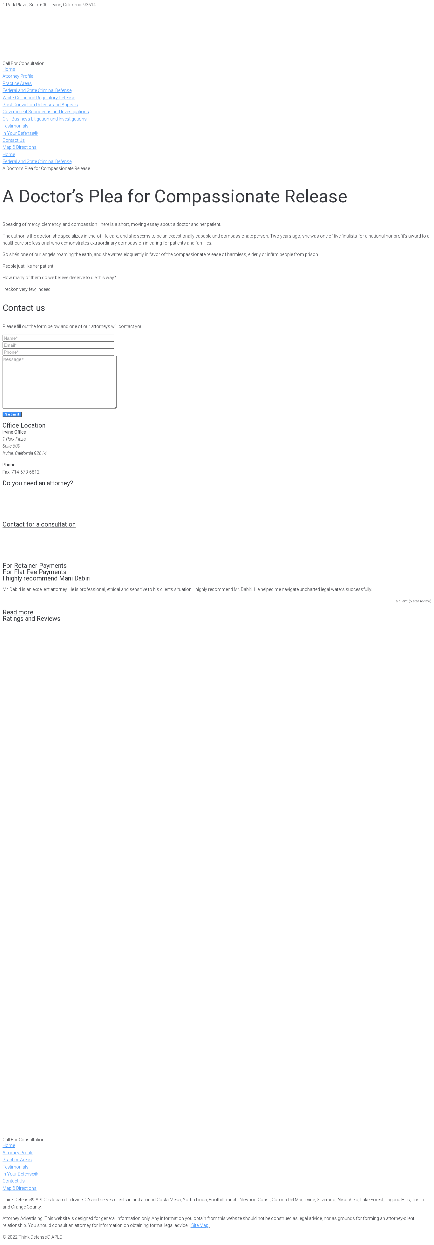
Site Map (199, 1225)
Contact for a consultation (39, 524)
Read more (18, 612)
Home (9, 154)
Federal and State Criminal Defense (37, 161)
